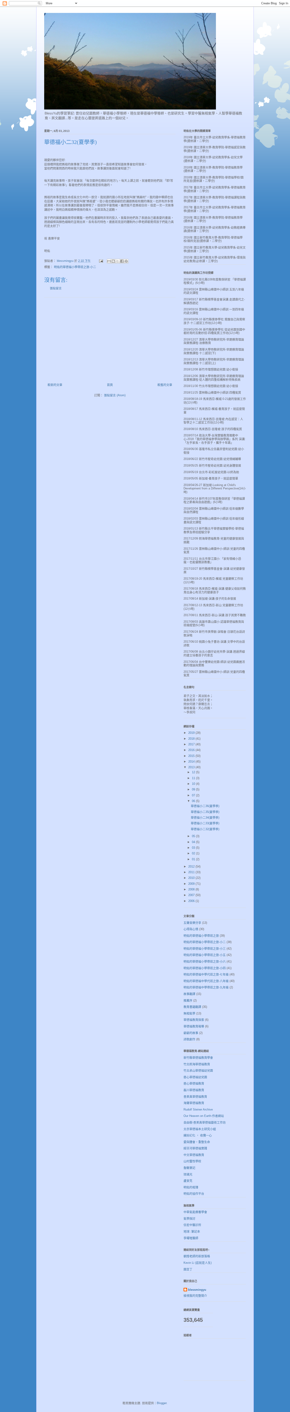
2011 (192, 872)
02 (194, 853)
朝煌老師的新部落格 (197, 1256)
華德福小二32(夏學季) (205, 829)
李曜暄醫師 (191, 1238)
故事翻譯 (189, 994)
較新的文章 (55, 384)
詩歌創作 (189, 1039)
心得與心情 (191, 929)
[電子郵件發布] (100, 260)
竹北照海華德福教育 (197, 1064)
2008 (192, 889)
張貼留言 (56, 288)
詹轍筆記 (189, 1167)
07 (194, 795)
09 (194, 789)
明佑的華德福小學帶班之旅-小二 (75, 267)
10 (194, 783)
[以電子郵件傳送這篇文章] (109, 261)
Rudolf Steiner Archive (198, 1109)
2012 (192, 866)
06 (194, 801)
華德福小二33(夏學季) (205, 823)
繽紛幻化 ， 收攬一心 (198, 1135)
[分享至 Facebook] (122, 261)
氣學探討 (189, 1218)
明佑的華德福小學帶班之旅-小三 (205, 948)
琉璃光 (188, 1174)
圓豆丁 (188, 1269)
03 (194, 847)
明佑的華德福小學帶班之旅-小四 (205, 968)
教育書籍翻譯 (192, 1007)
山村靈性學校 (192, 1161)
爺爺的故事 (191, 1033)
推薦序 (188, 1000)
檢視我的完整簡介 (195, 1295)
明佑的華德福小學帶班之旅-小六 (205, 961)
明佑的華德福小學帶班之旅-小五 (205, 955)
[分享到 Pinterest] (126, 261)
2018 (192, 738)
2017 (192, 744)
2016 (192, 750)
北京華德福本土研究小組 (200, 1129)
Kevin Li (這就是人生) (198, 1262)
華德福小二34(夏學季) (205, 817)
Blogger (162, 1403)
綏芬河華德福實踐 (195, 1148)
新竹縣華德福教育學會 (198, 1057)
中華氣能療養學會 (195, 1212)
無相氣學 (189, 1013)
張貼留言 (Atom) (115, 395)
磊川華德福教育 (194, 1090)
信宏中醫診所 (192, 1225)
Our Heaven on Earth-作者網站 (204, 1116)
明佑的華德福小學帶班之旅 (201, 935)
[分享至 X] (117, 261)
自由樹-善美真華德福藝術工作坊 (205, 1122)
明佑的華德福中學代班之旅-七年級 (206, 974)
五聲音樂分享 (192, 922)
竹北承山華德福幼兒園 (198, 1070)
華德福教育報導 (194, 1026)
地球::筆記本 (192, 1231)
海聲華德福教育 (194, 1103)
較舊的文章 (164, 384)
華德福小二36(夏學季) (205, 806)
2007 (192, 895)
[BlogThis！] (113, 261)
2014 (192, 761)
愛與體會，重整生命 (197, 1142)
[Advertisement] (110, 338)
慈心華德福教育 (194, 1083)
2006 (192, 901)
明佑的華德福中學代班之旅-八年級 (206, 981)
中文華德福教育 (194, 1155)
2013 (192, 767)
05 (194, 836)
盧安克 (188, 1180)
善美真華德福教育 (195, 1096)
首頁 (110, 384)
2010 (192, 878)
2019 (192, 732)
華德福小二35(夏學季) (205, 812)
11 (194, 778)
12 (194, 772)
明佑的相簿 (191, 1187)
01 (194, 859)
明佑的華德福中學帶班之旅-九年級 (206, 987)
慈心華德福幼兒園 (195, 1077)
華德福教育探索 (194, 1019)
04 (194, 842)
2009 (192, 883)
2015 (192, 756)
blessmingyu (197, 1289)
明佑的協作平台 (194, 1193)
